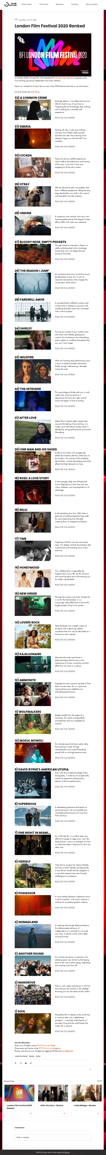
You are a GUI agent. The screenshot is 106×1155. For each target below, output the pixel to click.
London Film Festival (21, 1056)
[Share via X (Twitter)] (21, 1063)
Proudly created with (57, 1152)
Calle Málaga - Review (85, 1105)
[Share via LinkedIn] (26, 1063)
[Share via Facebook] (16, 1063)
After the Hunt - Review (52, 1105)
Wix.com (67, 1152)
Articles (38, 1056)
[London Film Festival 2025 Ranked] (19, 1093)
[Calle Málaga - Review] (87, 1093)
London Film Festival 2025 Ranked (19, 1107)
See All (99, 1081)
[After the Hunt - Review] (53, 1093)
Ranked (31, 1056)
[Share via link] (31, 1063)
